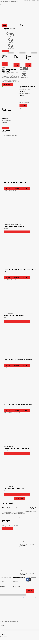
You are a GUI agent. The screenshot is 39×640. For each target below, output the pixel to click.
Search (37, 630)
